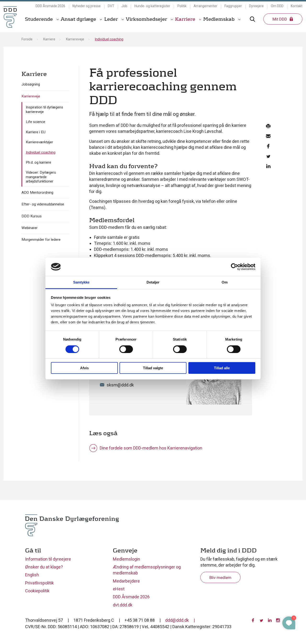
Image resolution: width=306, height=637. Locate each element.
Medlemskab (219, 19)
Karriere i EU (35, 132)
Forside (27, 39)
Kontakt (296, 6)
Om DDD (277, 6)
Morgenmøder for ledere (41, 239)
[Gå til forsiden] (10, 16)
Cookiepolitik (37, 590)
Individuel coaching (40, 152)
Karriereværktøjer (39, 142)
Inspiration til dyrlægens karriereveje (44, 109)
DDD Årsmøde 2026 (50, 6)
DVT (111, 6)
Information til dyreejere (48, 559)
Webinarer (30, 228)
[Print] (268, 127)
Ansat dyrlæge (79, 19)
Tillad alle (222, 368)
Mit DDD (280, 19)
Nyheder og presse (86, 6)
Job (124, 6)
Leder (111, 19)
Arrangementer (205, 6)
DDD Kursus (32, 216)
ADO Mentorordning (37, 192)
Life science (35, 122)
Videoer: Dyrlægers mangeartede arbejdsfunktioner (41, 176)
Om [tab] (225, 282)
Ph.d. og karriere (38, 162)
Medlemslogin (126, 559)
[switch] (126, 349)
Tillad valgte (153, 368)
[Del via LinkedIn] (268, 167)
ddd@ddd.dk (177, 620)
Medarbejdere (126, 580)
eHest (119, 588)
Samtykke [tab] (81, 282)
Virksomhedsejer (147, 19)
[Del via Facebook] (268, 147)
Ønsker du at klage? (44, 566)
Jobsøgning (31, 84)
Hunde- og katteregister (152, 6)
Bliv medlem (220, 577)
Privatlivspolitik (39, 582)
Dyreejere (256, 6)
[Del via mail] (268, 137)
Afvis (84, 368)
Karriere (186, 19)
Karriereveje (75, 39)
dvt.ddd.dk (122, 604)
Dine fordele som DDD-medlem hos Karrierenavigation (151, 447)
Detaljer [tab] (153, 282)
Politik (181, 6)
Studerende (39, 19)
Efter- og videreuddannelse (43, 204)
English (32, 574)
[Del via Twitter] (268, 157)
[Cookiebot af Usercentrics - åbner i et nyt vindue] (234, 266)
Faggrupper (233, 6)
